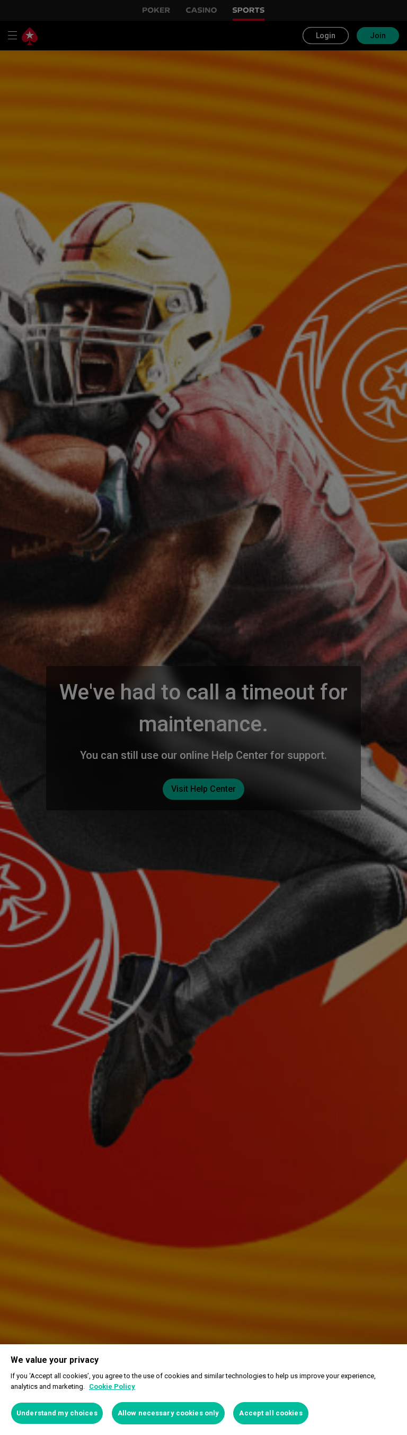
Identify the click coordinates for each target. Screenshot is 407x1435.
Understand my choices (57, 1413)
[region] (203, 1389)
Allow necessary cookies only (168, 1413)
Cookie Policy (112, 1386)
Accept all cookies (270, 1413)
